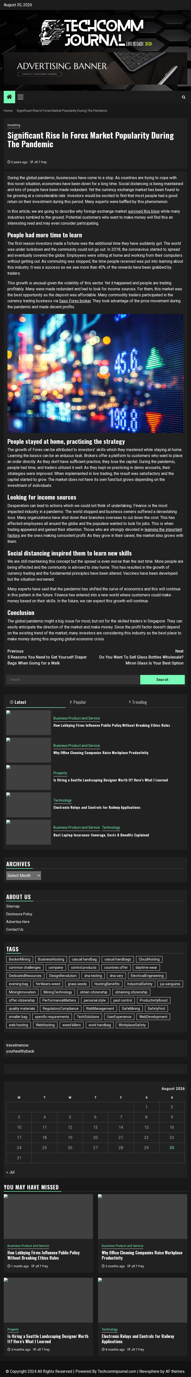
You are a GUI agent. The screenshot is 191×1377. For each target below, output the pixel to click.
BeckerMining (19, 959)
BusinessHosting (51, 959)
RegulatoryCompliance (61, 1009)
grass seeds (77, 984)
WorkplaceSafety (132, 1025)
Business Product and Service (76, 718)
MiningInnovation (22, 992)
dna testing (93, 976)
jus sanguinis (170, 984)
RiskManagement (100, 1009)
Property (60, 773)
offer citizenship (22, 1000)
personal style (95, 1000)
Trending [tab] (139, 702)
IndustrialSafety (139, 984)
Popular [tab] (79, 702)
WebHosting (45, 1025)
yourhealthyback (20, 1051)
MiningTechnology (58, 992)
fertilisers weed (48, 984)
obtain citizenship (93, 992)
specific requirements (52, 1017)
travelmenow (17, 1045)
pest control (122, 1000)
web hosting (18, 1025)
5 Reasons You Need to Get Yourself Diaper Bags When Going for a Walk (47, 657)
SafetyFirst (156, 1009)
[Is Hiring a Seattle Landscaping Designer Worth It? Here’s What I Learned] (28, 777)
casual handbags (117, 959)
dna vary (116, 976)
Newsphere (149, 1371)
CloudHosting (149, 959)
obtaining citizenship (131, 992)
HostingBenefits (107, 984)
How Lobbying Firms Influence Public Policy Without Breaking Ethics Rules (111, 725)
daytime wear (146, 967)
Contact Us (14, 929)
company (55, 967)
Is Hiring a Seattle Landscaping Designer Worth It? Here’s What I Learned (110, 779)
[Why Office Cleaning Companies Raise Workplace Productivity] (28, 750)
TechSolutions (88, 1017)
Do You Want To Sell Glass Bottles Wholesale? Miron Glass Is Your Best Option (141, 657)
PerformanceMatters (59, 1000)
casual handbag (84, 959)
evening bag (18, 984)
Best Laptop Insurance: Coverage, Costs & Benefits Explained (101, 834)
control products (83, 967)
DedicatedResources (25, 976)
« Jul (10, 1172)
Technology (62, 800)
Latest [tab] (20, 702)
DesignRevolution (63, 976)
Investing (13, 125)
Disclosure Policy (19, 914)
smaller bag (18, 1017)
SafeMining (131, 1009)
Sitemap (13, 906)
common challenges (25, 967)
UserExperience (119, 1017)
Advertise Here (18, 922)
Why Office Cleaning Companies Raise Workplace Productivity (100, 752)
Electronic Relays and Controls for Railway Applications (97, 807)
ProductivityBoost (154, 1000)
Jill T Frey (40, 162)
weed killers (71, 1025)
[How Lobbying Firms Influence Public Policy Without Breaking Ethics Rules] (28, 722)
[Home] (9, 97)
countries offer (116, 967)
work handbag (100, 1025)
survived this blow (144, 211)
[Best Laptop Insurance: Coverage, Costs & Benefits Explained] (28, 832)
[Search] (184, 97)
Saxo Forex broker (75, 301)
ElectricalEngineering (147, 976)
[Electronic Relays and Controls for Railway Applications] (28, 804)
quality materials (22, 1009)
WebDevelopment (153, 1017)
